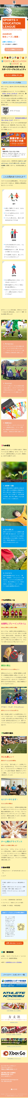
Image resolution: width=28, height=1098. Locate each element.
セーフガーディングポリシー (8, 1065)
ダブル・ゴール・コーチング (9, 93)
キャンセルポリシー (6, 1076)
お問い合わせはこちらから (14, 943)
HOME (14, 1089)
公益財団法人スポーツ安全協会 (14, 962)
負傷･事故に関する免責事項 (8, 1072)
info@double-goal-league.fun (10, 1079)
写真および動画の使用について (9, 1069)
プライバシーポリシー (7, 1067)
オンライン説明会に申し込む (14, 75)
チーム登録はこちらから (15, 49)
